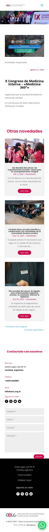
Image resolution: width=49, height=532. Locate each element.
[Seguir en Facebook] (6, 401)
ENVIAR (39, 456)
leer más (24, 191)
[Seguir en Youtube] (15, 401)
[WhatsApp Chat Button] (42, 525)
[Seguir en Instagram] (11, 401)
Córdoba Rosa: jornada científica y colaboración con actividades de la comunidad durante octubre (24, 231)
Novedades (31, 174)
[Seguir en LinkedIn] (19, 401)
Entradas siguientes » (34, 330)
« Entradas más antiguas (16, 326)
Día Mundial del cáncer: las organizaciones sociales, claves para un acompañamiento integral (24, 169)
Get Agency (31, 525)
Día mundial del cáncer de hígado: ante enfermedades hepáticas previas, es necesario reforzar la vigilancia (24, 294)
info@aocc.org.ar (13, 391)
